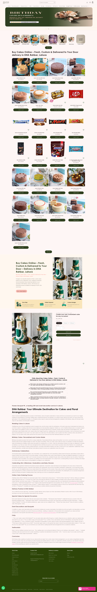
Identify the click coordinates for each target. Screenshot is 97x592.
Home (13, 553)
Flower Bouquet (17, 589)
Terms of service (42, 589)
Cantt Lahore (51, 559)
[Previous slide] (46, 29)
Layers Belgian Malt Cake (58, 188)
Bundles (43, 44)
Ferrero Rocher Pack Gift (57, 105)
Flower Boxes (71, 44)
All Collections (15, 564)
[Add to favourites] (28, 75)
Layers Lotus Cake (39, 105)
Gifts (13, 559)
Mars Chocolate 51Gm (57, 132)
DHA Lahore (51, 553)
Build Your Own (15, 574)
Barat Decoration (37, 512)
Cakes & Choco (16, 44)
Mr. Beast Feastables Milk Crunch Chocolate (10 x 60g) (76, 160)
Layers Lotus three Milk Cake (34, 45)
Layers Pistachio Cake (39, 188)
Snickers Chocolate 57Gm (39, 132)
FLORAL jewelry (15, 572)
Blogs (68, 555)
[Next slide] (51, 29)
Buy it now (68, 335)
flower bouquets (73, 482)
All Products (14, 566)
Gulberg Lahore (52, 557)
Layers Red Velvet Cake (39, 215)
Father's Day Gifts (70, 557)
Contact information (49, 589)
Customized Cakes (25, 44)
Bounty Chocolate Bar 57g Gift (21, 132)
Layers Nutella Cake (21, 215)
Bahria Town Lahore (53, 555)
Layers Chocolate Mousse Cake (21, 242)
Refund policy (30, 589)
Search (68, 553)
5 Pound (72, 323)
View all (48, 47)
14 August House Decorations (49, 512)
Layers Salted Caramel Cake (57, 215)
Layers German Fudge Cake (76, 215)
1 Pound (59, 323)
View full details (76, 339)
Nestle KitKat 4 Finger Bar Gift (76, 105)
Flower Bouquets (62, 44)
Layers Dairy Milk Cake (20, 188)
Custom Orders (80, 44)
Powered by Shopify (23, 589)
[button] (15, 6)
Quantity (57, 325)
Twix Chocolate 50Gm (76, 132)
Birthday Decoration (53, 44)
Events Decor (14, 561)
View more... (51, 561)
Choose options (57, 109)
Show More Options (21, 291)
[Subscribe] (57, 581)
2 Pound (65, 323)
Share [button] (58, 339)
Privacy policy (36, 589)
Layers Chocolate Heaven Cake (21, 105)
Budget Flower (15, 570)
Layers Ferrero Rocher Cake (76, 188)
